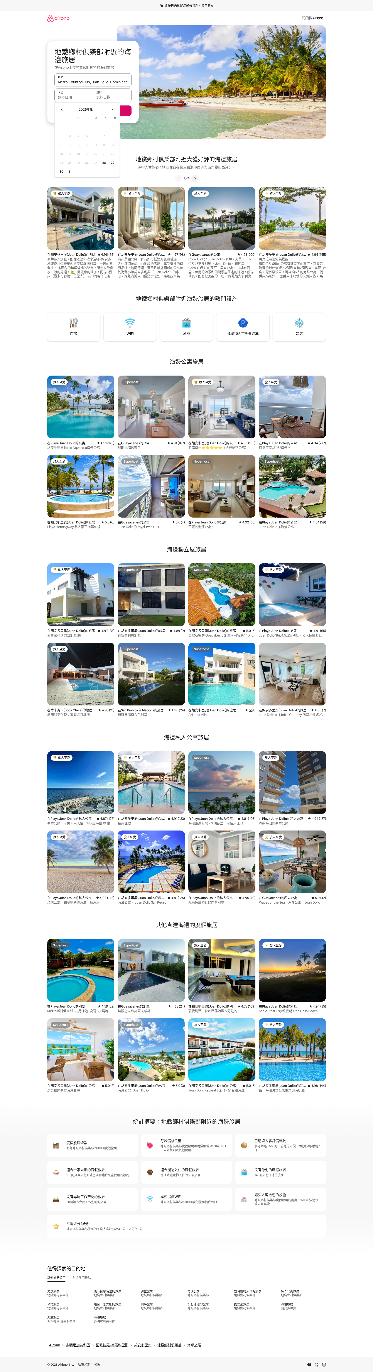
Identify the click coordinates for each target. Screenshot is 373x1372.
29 (112, 163)
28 (104, 163)
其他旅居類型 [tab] (56, 1278)
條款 (97, 1365)
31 (69, 172)
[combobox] (93, 82)
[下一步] (194, 178)
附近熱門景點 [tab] (82, 1278)
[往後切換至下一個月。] (112, 109)
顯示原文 (207, 6)
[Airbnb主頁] (58, 18)
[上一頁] (178, 178)
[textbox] (73, 97)
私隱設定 (84, 1365)
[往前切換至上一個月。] (62, 109)
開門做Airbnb (312, 18)
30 (61, 172)
